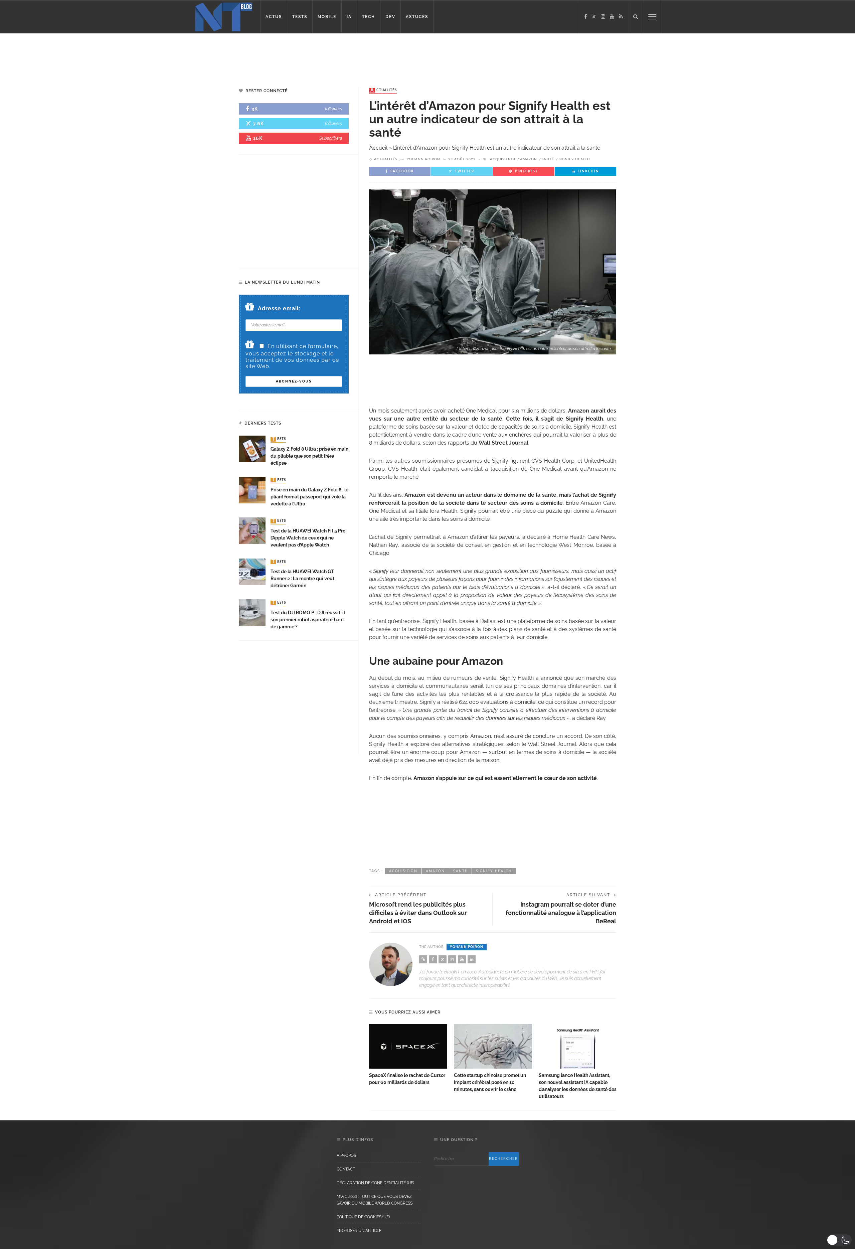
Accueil (378, 148)
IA (349, 16)
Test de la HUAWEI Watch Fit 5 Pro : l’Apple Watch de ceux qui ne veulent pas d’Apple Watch (309, 538)
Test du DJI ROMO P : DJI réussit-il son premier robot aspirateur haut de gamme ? (308, 619)
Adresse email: (279, 308)
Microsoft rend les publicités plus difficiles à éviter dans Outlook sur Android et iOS (418, 913)
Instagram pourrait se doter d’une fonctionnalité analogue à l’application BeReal (561, 913)
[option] (408, 1055)
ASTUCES (417, 16)
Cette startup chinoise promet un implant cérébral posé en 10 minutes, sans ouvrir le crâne (490, 1082)
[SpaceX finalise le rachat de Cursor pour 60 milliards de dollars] (408, 1046)
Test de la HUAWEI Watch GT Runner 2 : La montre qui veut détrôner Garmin (302, 578)
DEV (390, 16)
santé (548, 159)
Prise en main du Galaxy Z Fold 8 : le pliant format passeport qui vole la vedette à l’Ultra (309, 496)
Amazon (528, 159)
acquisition (502, 159)
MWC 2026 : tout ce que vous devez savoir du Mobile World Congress (374, 1200)
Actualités (383, 90)
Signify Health (574, 159)
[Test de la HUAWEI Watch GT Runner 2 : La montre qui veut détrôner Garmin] (252, 571)
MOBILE (327, 16)
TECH (368, 16)
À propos (346, 1155)
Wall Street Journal (503, 443)
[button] (839, 1240)
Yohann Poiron (423, 159)
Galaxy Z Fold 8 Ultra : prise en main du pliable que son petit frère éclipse (309, 456)
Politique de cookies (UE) (363, 1217)
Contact (346, 1169)
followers (333, 108)
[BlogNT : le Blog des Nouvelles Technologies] (223, 16)
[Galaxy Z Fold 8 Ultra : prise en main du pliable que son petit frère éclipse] (252, 449)
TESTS (299, 16)
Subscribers (330, 138)
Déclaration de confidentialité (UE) (375, 1183)
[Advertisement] (128, 55)
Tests (279, 439)
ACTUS (274, 16)
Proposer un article (359, 1230)
